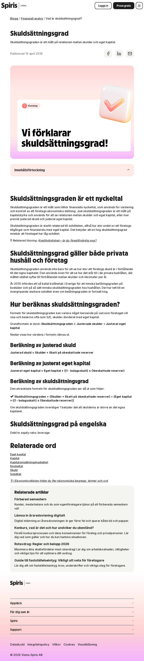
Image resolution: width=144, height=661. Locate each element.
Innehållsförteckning (36, 170)
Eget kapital (18, 454)
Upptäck (30, 604)
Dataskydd (17, 644)
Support (30, 631)
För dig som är (30, 613)
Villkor (56, 644)
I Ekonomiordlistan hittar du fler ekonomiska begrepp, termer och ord (59, 481)
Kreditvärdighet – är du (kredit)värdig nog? (67, 240)
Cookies (69, 644)
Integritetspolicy (38, 644)
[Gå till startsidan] (14, 5)
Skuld (14, 470)
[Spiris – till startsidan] (72, 583)
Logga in (103, 5)
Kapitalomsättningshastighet (29, 462)
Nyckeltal (16, 466)
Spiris (30, 622)
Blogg (14, 18)
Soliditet (15, 474)
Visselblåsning (87, 644)
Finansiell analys (32, 18)
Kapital (14, 458)
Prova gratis (124, 5)
